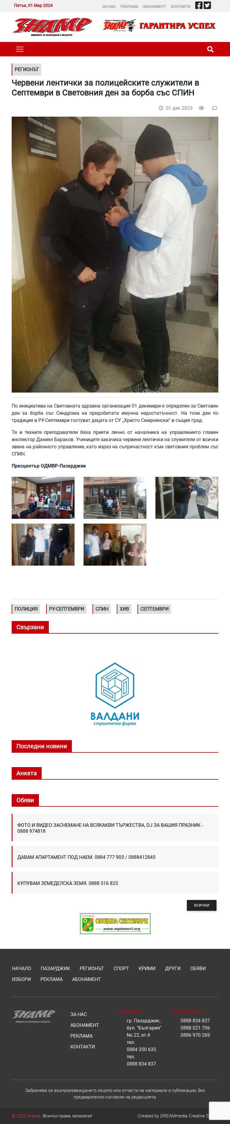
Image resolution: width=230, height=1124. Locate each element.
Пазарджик (55, 968)
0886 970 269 (195, 1035)
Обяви (198, 968)
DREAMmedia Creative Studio (189, 1116)
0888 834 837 (141, 1064)
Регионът (92, 968)
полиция (26, 609)
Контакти (180, 6)
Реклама (129, 6)
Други (173, 968)
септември (154, 609)
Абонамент (154, 6)
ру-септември (66, 609)
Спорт (121, 968)
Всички (201, 905)
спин (102, 609)
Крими (147, 968)
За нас (109, 6)
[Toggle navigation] (20, 49)
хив (124, 609)
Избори (21, 979)
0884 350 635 (141, 1049)
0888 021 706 (195, 1028)
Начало (21, 968)
